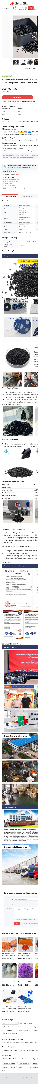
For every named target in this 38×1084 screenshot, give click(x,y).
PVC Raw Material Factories (10, 1059)
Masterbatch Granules (9, 1067)
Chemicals (9, 13)
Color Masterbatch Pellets (10, 1050)
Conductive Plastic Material (9, 1027)
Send (17, 923)
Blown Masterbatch (7, 1030)
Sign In (4, 188)
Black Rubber (25, 1059)
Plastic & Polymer (18, 13)
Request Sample (30, 101)
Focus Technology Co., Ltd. (22, 1077)
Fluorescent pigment (23, 1027)
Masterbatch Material (9, 1063)
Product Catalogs (27, 1023)
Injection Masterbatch (24, 1030)
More (3, 1071)
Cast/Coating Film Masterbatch (10, 1033)
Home (3, 13)
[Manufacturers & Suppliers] (19, 3)
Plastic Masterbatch (28, 13)
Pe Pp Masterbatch (24, 1063)
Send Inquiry (17, 97)
